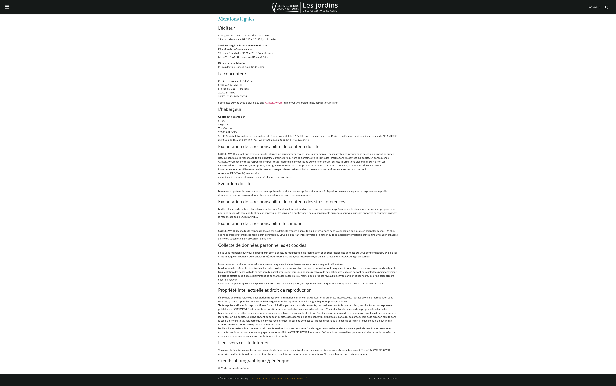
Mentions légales (259, 379)
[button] (606, 7)
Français (592, 7)
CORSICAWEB (273, 102)
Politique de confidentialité (289, 379)
